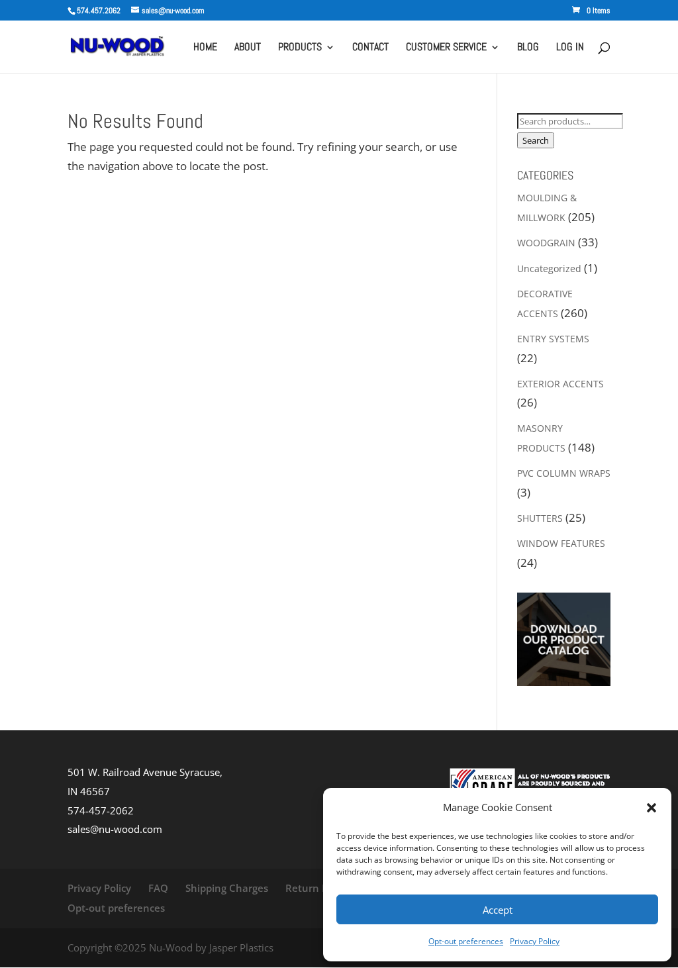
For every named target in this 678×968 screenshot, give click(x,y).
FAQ (158, 888)
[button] (651, 807)
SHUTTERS (540, 518)
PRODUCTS (300, 48)
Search (535, 140)
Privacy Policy (534, 941)
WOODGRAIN (546, 242)
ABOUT (247, 48)
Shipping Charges (226, 888)
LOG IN (570, 48)
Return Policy (317, 888)
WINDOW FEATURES (561, 543)
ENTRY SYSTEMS (553, 338)
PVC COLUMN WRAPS (563, 473)
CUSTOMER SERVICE (446, 48)
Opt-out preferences (465, 941)
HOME (205, 48)
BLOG (528, 48)
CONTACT (370, 48)
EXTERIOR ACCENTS (560, 383)
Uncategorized (549, 268)
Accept (497, 909)
